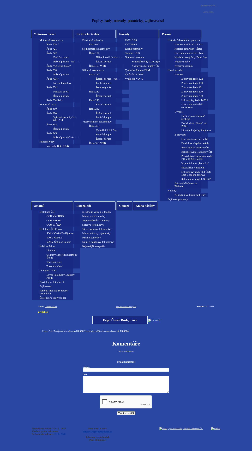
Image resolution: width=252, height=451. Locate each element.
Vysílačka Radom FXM (137, 70)
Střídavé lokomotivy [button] (93, 70)
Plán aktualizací (97, 440)
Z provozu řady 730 (192, 96)
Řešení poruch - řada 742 (66, 61)
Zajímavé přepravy (178, 199)
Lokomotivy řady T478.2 (194, 100)
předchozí (43, 312)
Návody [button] (124, 34)
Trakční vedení (54, 266)
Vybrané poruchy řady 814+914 (65, 119)
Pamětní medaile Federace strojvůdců (54, 292)
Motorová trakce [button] (45, 34)
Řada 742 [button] (51, 53)
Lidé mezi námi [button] (48, 270)
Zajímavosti (46, 286)
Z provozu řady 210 (192, 91)
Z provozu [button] (180, 134)
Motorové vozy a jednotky (96, 233)
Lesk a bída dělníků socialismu (191, 106)
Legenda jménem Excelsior (189, 53)
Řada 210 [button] (94, 74)
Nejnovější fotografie (93, 246)
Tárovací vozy (54, 262)
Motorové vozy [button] (48, 104)
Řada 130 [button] (94, 53)
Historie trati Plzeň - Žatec (188, 48)
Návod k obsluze (62, 83)
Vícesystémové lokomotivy (97, 229)
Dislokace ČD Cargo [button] (51, 229)
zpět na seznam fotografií (126, 306)
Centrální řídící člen (106, 130)
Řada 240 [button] (94, 100)
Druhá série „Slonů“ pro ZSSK (194, 124)
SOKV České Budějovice (60, 233)
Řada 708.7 (52, 44)
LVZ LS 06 (131, 40)
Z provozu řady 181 (192, 87)
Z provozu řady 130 (192, 83)
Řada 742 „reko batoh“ (58, 66)
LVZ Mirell (131, 44)
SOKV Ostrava (54, 237)
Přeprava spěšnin (184, 66)
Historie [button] (179, 74)
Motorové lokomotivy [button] (51, 40)
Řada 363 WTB (97, 143)
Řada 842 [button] (51, 124)
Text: (85, 374)
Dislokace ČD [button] (47, 211)
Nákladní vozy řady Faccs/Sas (191, 57)
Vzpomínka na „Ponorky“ (195, 163)
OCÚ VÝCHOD (55, 216)
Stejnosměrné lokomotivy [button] (96, 48)
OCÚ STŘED (53, 224)
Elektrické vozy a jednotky (96, 211)
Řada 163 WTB (97, 66)
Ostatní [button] (39, 205)
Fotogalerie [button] (83, 205)
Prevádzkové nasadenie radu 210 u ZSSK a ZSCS (196, 157)
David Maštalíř (51, 306)
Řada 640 (94, 44)
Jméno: (86, 367)
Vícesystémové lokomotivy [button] (97, 121)
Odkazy (124, 205)
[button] (95, 34)
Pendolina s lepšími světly (195, 143)
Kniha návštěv (145, 205)
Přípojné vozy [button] (47, 141)
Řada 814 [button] (51, 113)
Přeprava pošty (182, 61)
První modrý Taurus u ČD (195, 147)
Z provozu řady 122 (192, 78)
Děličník (51, 250)
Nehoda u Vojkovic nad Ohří (190, 195)
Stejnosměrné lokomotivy (96, 220)
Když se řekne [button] (47, 246)
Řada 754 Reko (54, 100)
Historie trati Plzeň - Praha (188, 44)
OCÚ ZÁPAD (53, 220)
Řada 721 (51, 48)
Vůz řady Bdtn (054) (57, 146)
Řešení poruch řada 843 (66, 137)
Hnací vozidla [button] (175, 70)
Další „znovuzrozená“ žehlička (193, 117)
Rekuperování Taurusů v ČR (196, 151)
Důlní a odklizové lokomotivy (98, 242)
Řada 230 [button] (94, 91)
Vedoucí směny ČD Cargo (146, 61)
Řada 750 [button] (51, 70)
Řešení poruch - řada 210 (109, 78)
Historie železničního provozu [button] (184, 40)
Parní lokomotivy (91, 237)
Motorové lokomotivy (94, 216)
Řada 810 (51, 108)
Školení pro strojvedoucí (53, 297)
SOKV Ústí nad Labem (58, 242)
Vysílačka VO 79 (134, 78)
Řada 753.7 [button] (52, 78)
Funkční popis (61, 57)
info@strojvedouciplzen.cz (97, 431)
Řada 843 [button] (51, 133)
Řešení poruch (61, 74)
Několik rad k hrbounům (109, 57)
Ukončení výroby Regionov (196, 130)
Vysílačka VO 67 (134, 74)
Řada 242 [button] (94, 108)
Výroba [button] (179, 111)
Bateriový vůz (103, 87)
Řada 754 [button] (51, 87)
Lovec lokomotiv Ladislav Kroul (60, 276)
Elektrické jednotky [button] (92, 40)
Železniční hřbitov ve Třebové (186, 185)
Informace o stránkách (98, 437)
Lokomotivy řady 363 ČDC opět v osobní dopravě (196, 173)
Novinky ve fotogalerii (52, 282)
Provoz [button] (166, 34)
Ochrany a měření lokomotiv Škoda (61, 256)
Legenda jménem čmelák (194, 139)
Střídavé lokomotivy (93, 224)
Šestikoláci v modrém (193, 167)
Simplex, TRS (132, 53)
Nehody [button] (172, 190)
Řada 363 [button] (94, 126)
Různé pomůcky (134, 48)
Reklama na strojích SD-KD (196, 179)
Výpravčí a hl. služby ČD (145, 66)
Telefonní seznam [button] (134, 57)
